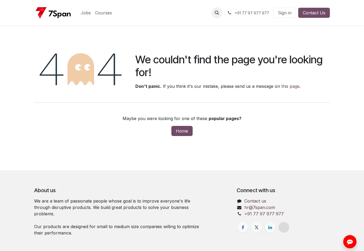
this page (290, 86)
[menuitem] (86, 12)
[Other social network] (283, 227)
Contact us (255, 201)
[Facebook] (242, 227)
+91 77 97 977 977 (264, 213)
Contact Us (314, 12)
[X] (256, 227)
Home (182, 131)
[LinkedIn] (270, 227)
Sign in (285, 12)
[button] (217, 12)
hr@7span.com (259, 207)
